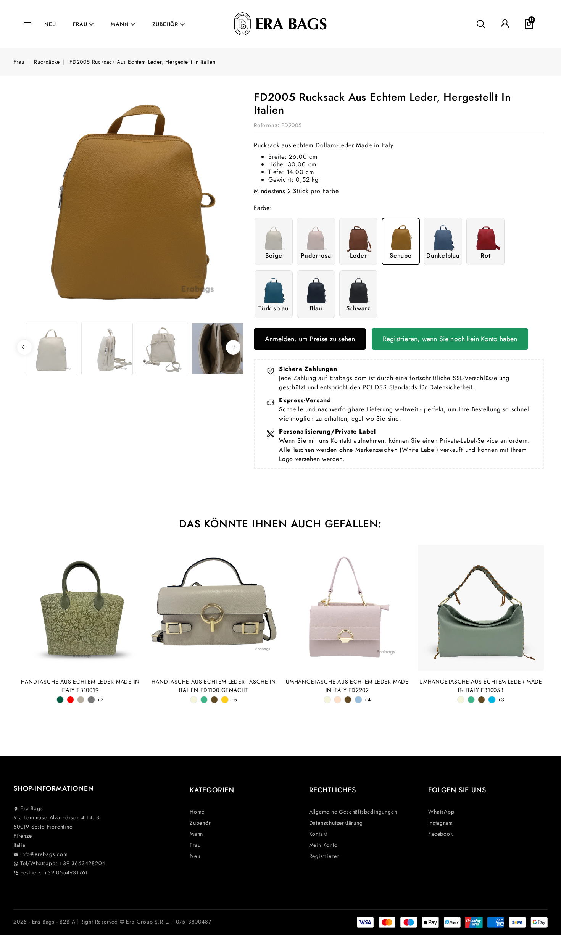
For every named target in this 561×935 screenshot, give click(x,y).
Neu (50, 24)
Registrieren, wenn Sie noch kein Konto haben (450, 339)
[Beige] (193, 699)
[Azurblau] (491, 699)
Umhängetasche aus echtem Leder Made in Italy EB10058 (480, 686)
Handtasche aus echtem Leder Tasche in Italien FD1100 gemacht (214, 686)
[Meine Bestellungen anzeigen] (505, 24)
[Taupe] (80, 699)
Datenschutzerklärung (336, 823)
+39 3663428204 (82, 863)
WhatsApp (441, 812)
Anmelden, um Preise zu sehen (310, 339)
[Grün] (60, 699)
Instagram (440, 823)
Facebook (440, 834)
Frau (81, 24)
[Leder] (214, 699)
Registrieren (324, 856)
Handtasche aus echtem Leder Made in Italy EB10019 (80, 686)
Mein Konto (323, 845)
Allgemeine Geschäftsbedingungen (353, 812)
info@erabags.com (40, 854)
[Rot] (70, 699)
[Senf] (224, 699)
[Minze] (204, 699)
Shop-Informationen (53, 788)
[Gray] (91, 699)
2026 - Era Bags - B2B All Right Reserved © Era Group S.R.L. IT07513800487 (112, 921)
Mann (121, 24)
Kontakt (318, 834)
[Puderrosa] (337, 699)
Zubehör (166, 24)
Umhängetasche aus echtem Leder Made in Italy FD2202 (347, 686)
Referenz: (266, 125)
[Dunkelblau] (358, 699)
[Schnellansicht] (133, 554)
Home (197, 812)
